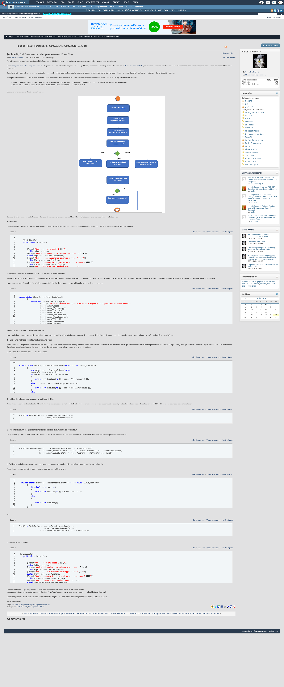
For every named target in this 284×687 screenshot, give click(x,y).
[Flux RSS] (272, 10)
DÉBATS (158, 10)
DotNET (20, 607)
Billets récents (7, 17)
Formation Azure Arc (256, 242)
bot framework (18, 605)
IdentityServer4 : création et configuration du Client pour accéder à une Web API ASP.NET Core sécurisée (263, 198)
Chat (80, 2)
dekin (253, 281)
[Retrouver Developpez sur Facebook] (278, 10)
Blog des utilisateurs (36, 17)
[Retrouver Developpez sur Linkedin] (281, 10)
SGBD (112, 7)
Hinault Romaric (250, 51)
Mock (247, 146)
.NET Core (249, 155)
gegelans (261, 281)
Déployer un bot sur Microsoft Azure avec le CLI (263, 266)
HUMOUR (182, 10)
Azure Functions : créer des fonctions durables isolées (259, 235)
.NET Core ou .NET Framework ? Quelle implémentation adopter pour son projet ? (262, 180)
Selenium (249, 128)
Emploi (105, 2)
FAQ (62, 2)
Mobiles (129, 7)
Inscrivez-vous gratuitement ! (57, 14)
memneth (255, 284)
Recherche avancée (274, 17)
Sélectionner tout (198, 232)
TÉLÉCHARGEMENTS (133, 10)
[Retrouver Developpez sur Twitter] (275, 10)
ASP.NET (249, 107)
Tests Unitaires (251, 152)
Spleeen (254, 222)
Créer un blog (270, 45)
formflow (28, 605)
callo (253, 191)
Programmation (101, 7)
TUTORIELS (90, 10)
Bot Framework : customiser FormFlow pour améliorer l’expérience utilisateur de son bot (66, 613)
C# (26, 607)
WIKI (166, 10)
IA (50, 7)
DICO (173, 10)
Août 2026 (261, 298)
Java (73, 7)
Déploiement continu (254, 134)
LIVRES (120, 10)
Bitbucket (249, 125)
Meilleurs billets (20, 17)
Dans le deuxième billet (134, 66)
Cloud (44, 7)
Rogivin (252, 286)
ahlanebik (246, 281)
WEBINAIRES (108, 10)
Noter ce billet (227, 53)
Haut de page (273, 631)
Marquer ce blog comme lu (255, 75)
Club (135, 2)
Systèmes (139, 7)
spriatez (254, 203)
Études (116, 2)
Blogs (71, 2)
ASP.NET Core (251, 162)
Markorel (246, 284)
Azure (247, 119)
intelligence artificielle (41, 605)
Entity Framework (253, 143)
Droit (126, 2)
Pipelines (249, 122)
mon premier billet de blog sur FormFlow (27, 66)
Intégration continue (254, 140)
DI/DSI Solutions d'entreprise (27, 7)
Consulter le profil (252, 72)
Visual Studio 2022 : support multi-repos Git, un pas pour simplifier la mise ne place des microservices (262, 257)
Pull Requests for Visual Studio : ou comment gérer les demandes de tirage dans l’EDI (262, 218)
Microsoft (65, 7)
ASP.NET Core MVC (253, 159)
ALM (56, 7)
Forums (39, 2)
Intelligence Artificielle (37, 607)
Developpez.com (260, 631)
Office (120, 7)
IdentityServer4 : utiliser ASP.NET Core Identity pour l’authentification (262, 188)
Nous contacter (247, 631)
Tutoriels (52, 2)
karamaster (271, 281)
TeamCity (249, 137)
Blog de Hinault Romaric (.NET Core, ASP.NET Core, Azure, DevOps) (46, 37)
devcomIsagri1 (257, 184)
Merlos (263, 284)
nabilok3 (271, 284)
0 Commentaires (229, 58)
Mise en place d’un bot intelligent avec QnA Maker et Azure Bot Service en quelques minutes (174, 613)
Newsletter (92, 2)
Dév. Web (82, 7)
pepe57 (245, 286)
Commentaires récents (252, 173)
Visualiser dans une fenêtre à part (219, 232)
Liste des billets (118, 613)
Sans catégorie (251, 165)
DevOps (248, 115)
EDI (90, 7)
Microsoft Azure (252, 131)
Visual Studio (251, 149)
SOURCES (149, 10)
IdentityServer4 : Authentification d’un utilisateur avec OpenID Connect (261, 208)
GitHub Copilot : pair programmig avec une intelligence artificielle (261, 249)
